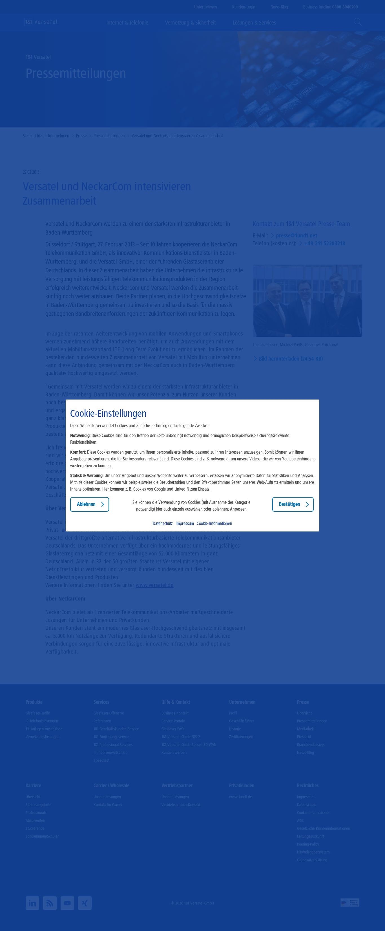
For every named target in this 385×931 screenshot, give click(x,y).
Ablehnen (86, 504)
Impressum (185, 523)
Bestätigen (289, 504)
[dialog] (192, 465)
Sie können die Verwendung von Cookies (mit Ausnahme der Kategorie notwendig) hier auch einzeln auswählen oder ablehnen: (191, 506)
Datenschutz (163, 523)
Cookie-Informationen (214, 523)
